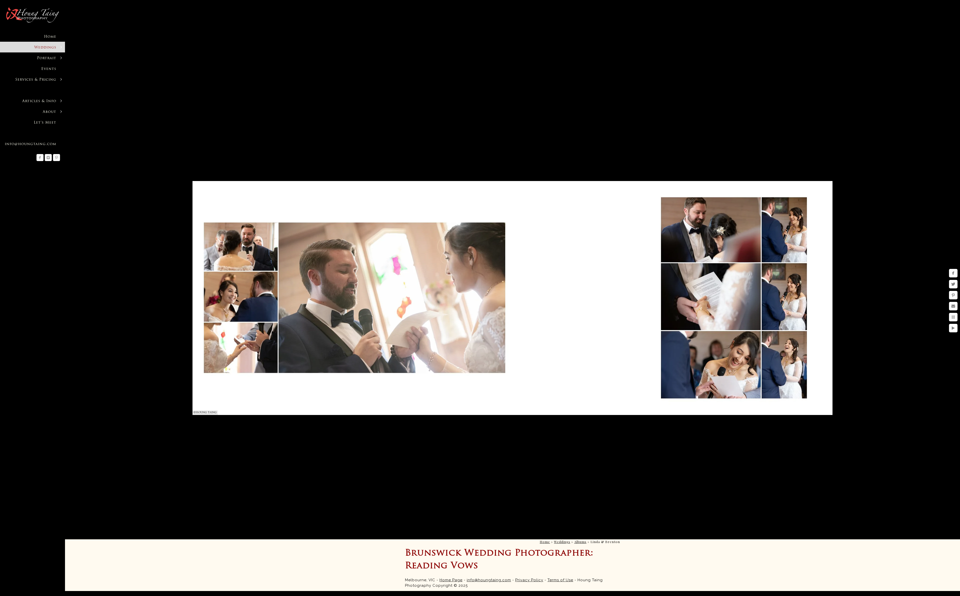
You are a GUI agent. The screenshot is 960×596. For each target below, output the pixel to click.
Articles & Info (39, 101)
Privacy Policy (529, 580)
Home (50, 37)
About (49, 112)
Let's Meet (45, 123)
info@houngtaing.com (489, 580)
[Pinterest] (56, 157)
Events (48, 69)
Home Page (451, 580)
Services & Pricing (35, 80)
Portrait (46, 58)
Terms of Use (560, 580)
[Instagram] (48, 157)
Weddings (45, 47)
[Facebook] (40, 157)
